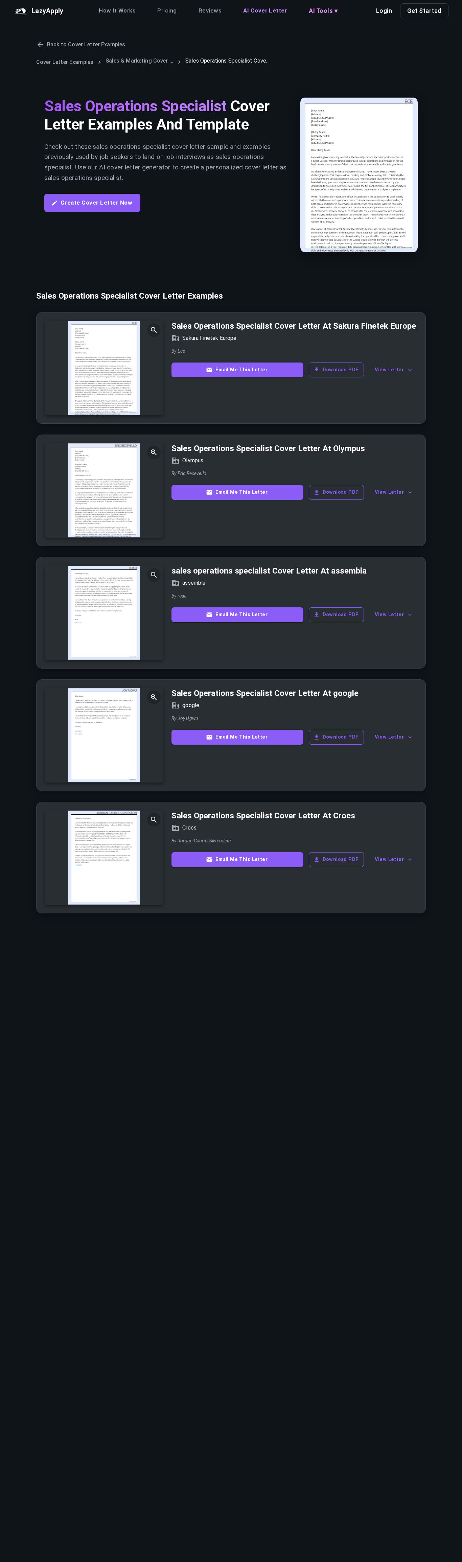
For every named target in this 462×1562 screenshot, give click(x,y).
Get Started (424, 10)
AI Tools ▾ (323, 10)
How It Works (117, 10)
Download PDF (341, 370)
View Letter (389, 370)
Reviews (210, 10)
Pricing (167, 10)
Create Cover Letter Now (96, 202)
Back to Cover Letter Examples (86, 44)
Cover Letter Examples (64, 62)
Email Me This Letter (241, 370)
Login (384, 10)
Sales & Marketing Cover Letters (139, 60)
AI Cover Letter (265, 10)
